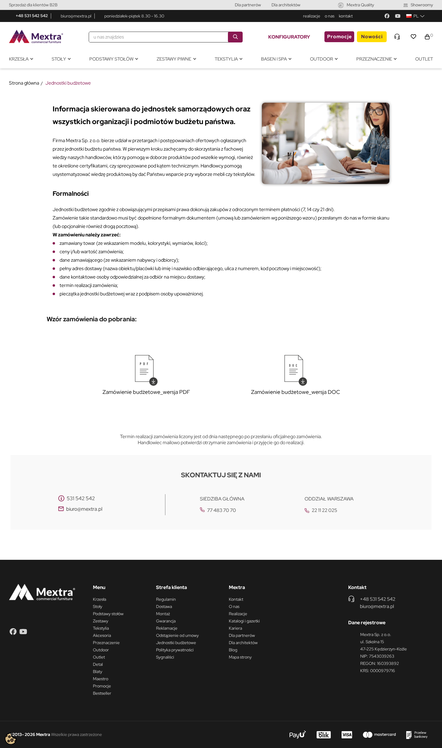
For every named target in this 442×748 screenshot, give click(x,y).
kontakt (346, 16)
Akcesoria (102, 635)
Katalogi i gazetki (244, 621)
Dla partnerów (248, 5)
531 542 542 (81, 498)
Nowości (372, 36)
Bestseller (102, 693)
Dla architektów (286, 5)
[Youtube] (397, 16)
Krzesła (99, 599)
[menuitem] (21, 59)
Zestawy (100, 621)
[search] (235, 37)
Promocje (339, 36)
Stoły (97, 606)
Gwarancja (166, 621)
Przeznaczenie (106, 642)
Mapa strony (240, 657)
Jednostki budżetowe (176, 642)
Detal (98, 664)
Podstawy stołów (108, 613)
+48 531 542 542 (32, 15)
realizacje (311, 16)
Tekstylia (101, 628)
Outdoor (101, 650)
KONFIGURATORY (289, 37)
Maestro (100, 678)
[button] (426, 690)
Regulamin (166, 599)
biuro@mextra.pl (76, 16)
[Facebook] (387, 16)
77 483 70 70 (221, 510)
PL (416, 16)
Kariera (235, 628)
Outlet (99, 657)
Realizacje (238, 613)
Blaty (97, 671)
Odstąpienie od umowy (177, 635)
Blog (233, 650)
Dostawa (164, 606)
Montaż (163, 613)
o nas (329, 16)
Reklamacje (166, 628)
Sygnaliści (165, 657)
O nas (234, 606)
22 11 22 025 (324, 510)
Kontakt (236, 599)
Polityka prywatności (175, 650)
